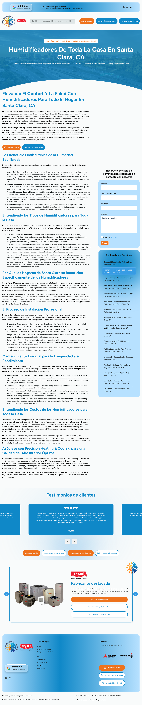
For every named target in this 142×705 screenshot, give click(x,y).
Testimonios (41, 660)
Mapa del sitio (101, 700)
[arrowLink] (67, 541)
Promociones (41, 668)
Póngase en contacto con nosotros (45, 653)
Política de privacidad (82, 695)
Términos (113, 237)
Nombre (104, 184)
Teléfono (104, 204)
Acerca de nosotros (44, 649)
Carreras (40, 665)
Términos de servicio (98, 695)
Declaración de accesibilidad (84, 700)
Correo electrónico (108, 194)
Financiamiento (42, 662)
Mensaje (104, 214)
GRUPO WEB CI (27, 696)
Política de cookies (114, 695)
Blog (38, 657)
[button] (36, 21)
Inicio (39, 646)
